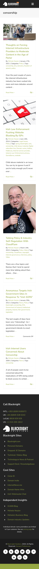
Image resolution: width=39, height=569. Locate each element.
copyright (25, 252)
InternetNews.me (15, 485)
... (13, 87)
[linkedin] (14, 557)
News (21, 303)
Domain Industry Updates (18, 519)
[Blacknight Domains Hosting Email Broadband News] (11, 3)
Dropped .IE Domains (17, 450)
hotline (29, 148)
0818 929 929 (15, 418)
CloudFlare (18, 252)
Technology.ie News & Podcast (20, 459)
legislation (9, 312)
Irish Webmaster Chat (17, 494)
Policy (21, 63)
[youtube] (22, 551)
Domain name (21, 148)
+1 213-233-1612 (14, 422)
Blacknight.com (14, 441)
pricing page (27, 529)
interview (24, 255)
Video (26, 250)
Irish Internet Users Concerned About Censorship (16, 352)
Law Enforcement (17, 153)
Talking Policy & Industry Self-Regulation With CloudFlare (19, 208)
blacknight (24, 144)
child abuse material (21, 146)
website (17, 155)
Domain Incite (13, 480)
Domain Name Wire (16, 489)
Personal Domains (15, 446)
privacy (26, 153)
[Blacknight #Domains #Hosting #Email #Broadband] (15, 426)
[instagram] (28, 551)
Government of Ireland (14, 307)
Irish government (24, 310)
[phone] (25, 557)
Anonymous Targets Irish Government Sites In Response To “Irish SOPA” (19, 294)
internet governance (13, 255)
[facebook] (5, 551)
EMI (23, 305)
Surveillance (10, 155)
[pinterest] (33, 551)
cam (29, 144)
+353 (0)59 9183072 (17, 411)
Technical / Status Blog (17, 455)
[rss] (11, 551)
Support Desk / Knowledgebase (21, 464)
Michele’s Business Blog (18, 515)
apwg (17, 144)
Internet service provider (21, 151)
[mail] (19, 557)
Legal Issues (23, 141)
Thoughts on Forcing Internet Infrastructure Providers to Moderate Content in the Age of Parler (19, 32)
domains (20, 66)
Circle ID (11, 476)
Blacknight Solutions (14, 544)
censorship (9, 66)
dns (15, 66)
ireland (8, 153)
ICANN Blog (13, 506)
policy (14, 68)
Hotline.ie (9, 151)
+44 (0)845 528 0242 (16, 415)
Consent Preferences (23, 546)
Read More (9, 92)
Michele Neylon (13, 61)
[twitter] (16, 551)
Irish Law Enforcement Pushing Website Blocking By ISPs (19, 112)
